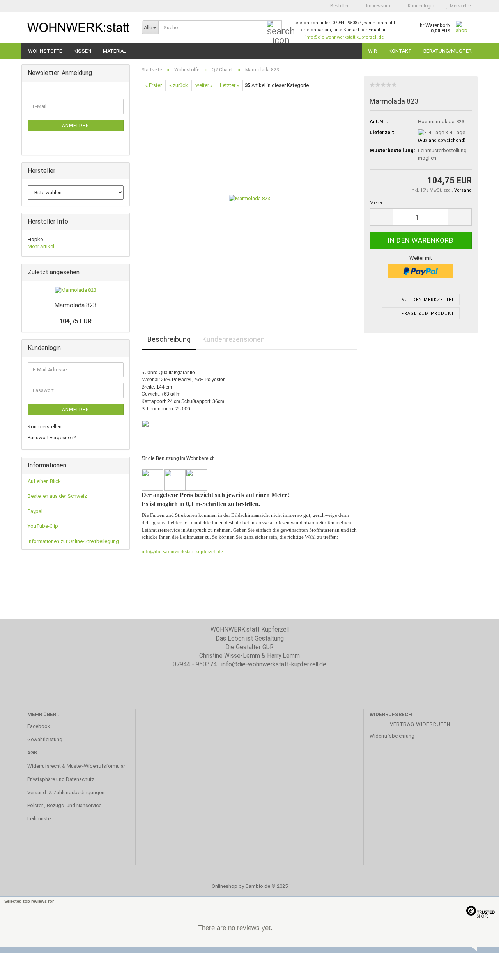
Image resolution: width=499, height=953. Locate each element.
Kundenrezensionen (233, 339)
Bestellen (339, 6)
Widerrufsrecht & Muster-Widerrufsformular (76, 766)
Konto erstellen (45, 426)
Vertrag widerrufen (420, 724)
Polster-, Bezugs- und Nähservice (64, 805)
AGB (32, 753)
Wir (372, 51)
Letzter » (229, 85)
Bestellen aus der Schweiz (57, 496)
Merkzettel (460, 6)
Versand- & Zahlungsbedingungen (65, 792)
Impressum (377, 6)
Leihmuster (39, 819)
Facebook (38, 726)
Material (114, 51)
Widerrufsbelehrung (392, 736)
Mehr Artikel (41, 246)
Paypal (35, 511)
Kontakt (400, 51)
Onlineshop (224, 886)
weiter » (203, 85)
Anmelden (75, 125)
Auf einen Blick (44, 481)
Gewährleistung (44, 739)
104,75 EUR (75, 321)
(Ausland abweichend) (441, 140)
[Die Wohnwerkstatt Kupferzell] (78, 27)
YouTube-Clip (43, 526)
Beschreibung (169, 339)
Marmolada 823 (75, 305)
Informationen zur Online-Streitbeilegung (73, 541)
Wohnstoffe (45, 51)
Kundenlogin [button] (419, 6)
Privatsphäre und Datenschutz (60, 779)
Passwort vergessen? (52, 437)
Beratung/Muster (447, 51)
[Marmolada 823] (249, 198)
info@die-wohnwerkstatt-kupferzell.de (344, 37)
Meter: (377, 203)
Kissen (82, 51)
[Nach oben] (477, 941)
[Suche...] (274, 28)
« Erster (153, 85)
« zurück (178, 85)
